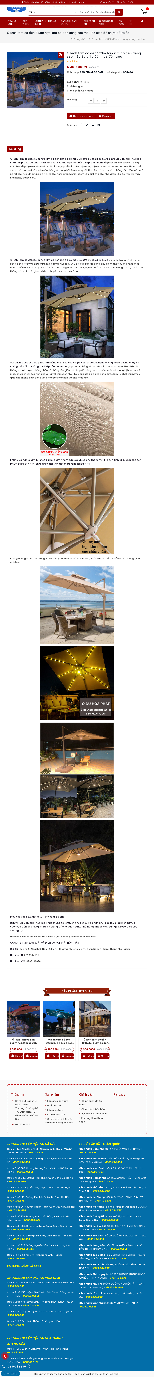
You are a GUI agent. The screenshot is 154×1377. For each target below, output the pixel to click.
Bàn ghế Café (55, 1110)
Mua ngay (107, 116)
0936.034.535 (35, 1152)
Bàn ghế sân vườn (57, 1101)
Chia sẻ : (72, 125)
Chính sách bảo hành (93, 1109)
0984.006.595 (25, 1248)
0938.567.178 (15, 1352)
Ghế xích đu (54, 1105)
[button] (61, 55)
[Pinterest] (98, 125)
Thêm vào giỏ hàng (82, 116)
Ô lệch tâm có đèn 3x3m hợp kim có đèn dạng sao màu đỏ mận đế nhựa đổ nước (23, 1044)
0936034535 (22, 1124)
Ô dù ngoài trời (56, 1114)
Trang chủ (79, 39)
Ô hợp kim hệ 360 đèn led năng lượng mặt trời (118, 39)
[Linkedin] (92, 125)
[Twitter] (86, 125)
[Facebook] (80, 125)
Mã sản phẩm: (115, 72)
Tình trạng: (73, 72)
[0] (144, 11)
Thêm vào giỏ (18, 1056)
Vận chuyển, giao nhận (94, 1113)
